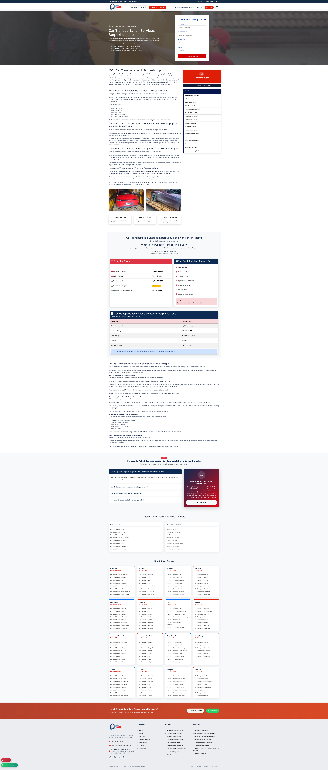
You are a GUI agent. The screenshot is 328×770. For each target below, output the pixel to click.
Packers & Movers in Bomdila (118, 650)
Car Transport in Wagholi (173, 532)
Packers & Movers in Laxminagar (176, 614)
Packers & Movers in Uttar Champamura (174, 623)
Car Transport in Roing (145, 662)
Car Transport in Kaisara (201, 577)
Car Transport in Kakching (202, 693)
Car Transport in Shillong (145, 608)
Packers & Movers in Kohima (118, 577)
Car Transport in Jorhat (145, 687)
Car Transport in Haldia (201, 653)
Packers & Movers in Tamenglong (176, 695)
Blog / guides (143, 742)
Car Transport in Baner (173, 540)
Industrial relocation (173, 742)
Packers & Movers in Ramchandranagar (178, 617)
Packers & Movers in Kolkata (175, 642)
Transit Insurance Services (192, 140)
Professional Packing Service (192, 151)
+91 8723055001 (197, 7)
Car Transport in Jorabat (145, 619)
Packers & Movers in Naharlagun (119, 645)
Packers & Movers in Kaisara (175, 577)
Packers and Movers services (176, 749)
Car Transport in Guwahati (146, 676)
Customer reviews (144, 739)
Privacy (192, 766)
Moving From (182, 39)
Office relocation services (175, 739)
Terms (199, 766)
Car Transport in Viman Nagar (175, 543)
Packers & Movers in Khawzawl (175, 594)
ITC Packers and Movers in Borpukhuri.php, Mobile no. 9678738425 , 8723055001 (141, 1)
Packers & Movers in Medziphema (119, 594)
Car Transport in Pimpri (173, 549)
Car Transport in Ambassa (202, 625)
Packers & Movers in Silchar (118, 678)
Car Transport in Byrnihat (145, 617)
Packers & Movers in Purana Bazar (120, 586)
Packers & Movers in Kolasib (174, 583)
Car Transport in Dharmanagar (203, 611)
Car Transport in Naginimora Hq (147, 591)
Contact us (142, 749)
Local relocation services (203, 739)
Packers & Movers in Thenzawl (175, 591)
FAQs (217, 1)
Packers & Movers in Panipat (118, 549)
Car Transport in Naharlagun (146, 645)
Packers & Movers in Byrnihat (118, 617)
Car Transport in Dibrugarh (146, 681)
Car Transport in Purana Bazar (147, 586)
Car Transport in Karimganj (146, 695)
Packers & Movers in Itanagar (118, 642)
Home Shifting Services (191, 102)
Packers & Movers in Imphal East (176, 681)
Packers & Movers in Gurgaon (118, 540)
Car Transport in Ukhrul (201, 690)
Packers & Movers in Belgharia (175, 656)
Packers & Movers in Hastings (175, 659)
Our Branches (120, 26)
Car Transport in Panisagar (202, 628)
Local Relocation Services (191, 137)
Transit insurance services (203, 742)
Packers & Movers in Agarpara (175, 662)
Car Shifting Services (190, 123)
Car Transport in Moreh (201, 695)
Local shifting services (174, 752)
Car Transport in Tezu (145, 659)
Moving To (181, 47)
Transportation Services (191, 144)
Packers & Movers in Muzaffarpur (119, 537)
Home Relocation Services (192, 95)
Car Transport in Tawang (145, 653)
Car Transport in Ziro (144, 656)
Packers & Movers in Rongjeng (118, 622)
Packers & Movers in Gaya (117, 529)
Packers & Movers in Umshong (118, 628)
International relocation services (205, 733)
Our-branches (209, 1)
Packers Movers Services (191, 116)
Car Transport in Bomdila (145, 650)
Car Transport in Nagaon (145, 693)
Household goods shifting (175, 745)
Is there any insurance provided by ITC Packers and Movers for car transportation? (138, 472)
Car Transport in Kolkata (201, 642)
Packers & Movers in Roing (117, 662)
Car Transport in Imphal (201, 676)
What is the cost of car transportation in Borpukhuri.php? (129, 487)
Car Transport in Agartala (202, 608)
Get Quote (209, 7)
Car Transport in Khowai (201, 622)
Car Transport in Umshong (146, 628)
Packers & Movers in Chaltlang (175, 580)
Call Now (202, 503)
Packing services (200, 754)
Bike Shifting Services (190, 126)
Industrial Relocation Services (192, 109)
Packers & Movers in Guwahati (118, 676)
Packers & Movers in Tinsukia (118, 684)
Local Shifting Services (191, 119)
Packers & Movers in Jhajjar (118, 546)
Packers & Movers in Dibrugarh (119, 681)
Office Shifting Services (191, 99)
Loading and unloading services (205, 736)
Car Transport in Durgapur (202, 650)
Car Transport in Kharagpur (202, 656)
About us (142, 733)
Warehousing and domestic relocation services (206, 750)
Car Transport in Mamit (201, 589)
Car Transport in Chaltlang (202, 580)
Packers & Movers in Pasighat (118, 648)
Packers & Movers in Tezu (117, 659)
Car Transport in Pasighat (146, 648)
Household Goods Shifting (192, 112)
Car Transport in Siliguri (201, 645)
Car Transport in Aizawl (201, 574)
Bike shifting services (202, 730)
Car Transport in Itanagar (146, 642)
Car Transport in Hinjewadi (174, 537)
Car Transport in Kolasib (201, 583)
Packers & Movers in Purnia (118, 535)
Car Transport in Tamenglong (203, 687)
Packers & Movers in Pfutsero (118, 589)
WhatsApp (213, 710)
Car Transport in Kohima (145, 577)
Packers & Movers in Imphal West (176, 678)
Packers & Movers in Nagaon (118, 693)
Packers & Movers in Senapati (175, 693)
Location (141, 745)
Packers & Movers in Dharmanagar (176, 611)
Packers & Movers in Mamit (174, 589)
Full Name (181, 24)
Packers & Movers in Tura (117, 611)
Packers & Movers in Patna (117, 532)
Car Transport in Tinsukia (145, 684)
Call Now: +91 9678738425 (203, 85)
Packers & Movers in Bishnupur (175, 687)
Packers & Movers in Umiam (118, 614)
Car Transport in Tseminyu (146, 583)
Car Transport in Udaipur (202, 614)
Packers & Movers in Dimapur (118, 574)
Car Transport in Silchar (145, 678)
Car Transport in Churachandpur (204, 681)
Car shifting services (173, 755)
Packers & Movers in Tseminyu (118, 583)
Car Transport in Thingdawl (202, 586)
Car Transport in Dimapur (146, 574)
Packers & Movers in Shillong (118, 608)
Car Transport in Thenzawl (202, 591)
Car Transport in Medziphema (147, 594)
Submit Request (192, 56)
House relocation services (175, 730)
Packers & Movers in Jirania (174, 619)
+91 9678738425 (182, 7)
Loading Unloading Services (192, 133)
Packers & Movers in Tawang (118, 653)
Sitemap (206, 766)
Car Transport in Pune (173, 529)
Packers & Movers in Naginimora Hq (120, 591)
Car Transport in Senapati (202, 684)
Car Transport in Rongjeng (146, 622)
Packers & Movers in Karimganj (119, 695)
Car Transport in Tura (144, 611)
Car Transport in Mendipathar (147, 625)
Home (112, 26)
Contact (199, 1)
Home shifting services (174, 736)
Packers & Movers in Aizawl (174, 574)
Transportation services (202, 745)
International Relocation (191, 130)
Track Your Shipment (140, 7)
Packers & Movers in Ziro (117, 656)
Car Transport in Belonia (201, 619)
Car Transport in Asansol (202, 648)
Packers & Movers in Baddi (117, 543)
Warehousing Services (191, 147)
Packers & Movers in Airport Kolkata (177, 650)
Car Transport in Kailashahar (203, 617)
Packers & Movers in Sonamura (175, 627)
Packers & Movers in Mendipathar (119, 625)
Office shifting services (174, 733)
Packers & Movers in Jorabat (118, 619)
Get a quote (142, 736)
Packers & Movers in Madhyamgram (177, 648)
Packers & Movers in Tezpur (118, 690)
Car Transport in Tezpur (145, 690)
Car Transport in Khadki (173, 535)
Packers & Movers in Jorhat (118, 687)
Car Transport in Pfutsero (146, 589)
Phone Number (182, 31)
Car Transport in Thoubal (202, 678)
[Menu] (217, 7)
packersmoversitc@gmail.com (121, 745)
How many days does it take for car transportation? (127, 500)
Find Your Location (158, 7)
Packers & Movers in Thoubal (175, 684)
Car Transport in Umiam (145, 614)
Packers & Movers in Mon (117, 580)
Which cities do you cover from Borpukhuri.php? (126, 493)
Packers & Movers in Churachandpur (177, 690)
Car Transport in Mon (144, 580)
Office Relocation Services (192, 106)
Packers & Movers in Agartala (175, 608)
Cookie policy (215, 766)
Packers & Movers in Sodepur (175, 653)
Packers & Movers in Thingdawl (175, 586)
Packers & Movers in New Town (175, 645)
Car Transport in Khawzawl (202, 594)
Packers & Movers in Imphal (174, 676)
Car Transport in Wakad (173, 546)
